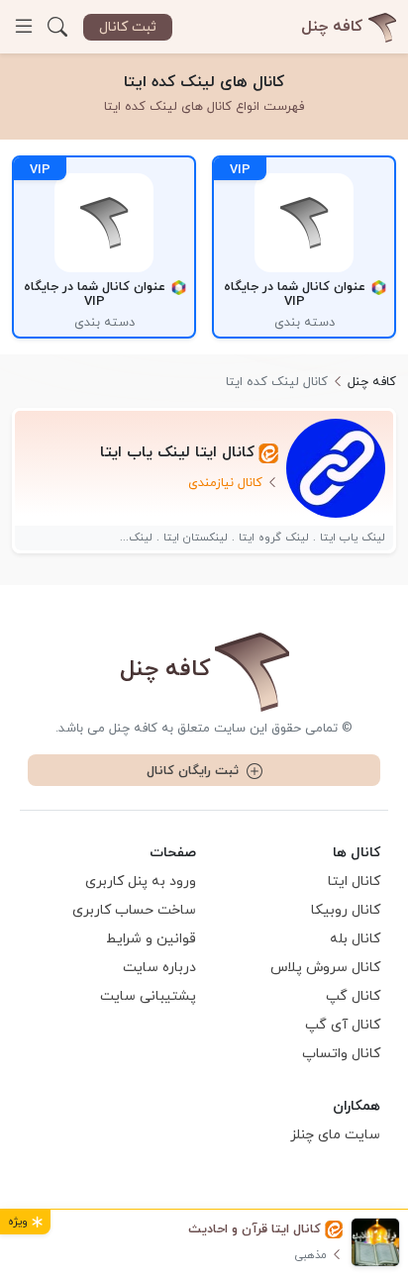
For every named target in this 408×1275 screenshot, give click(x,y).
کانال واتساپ (341, 1053)
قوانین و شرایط (151, 939)
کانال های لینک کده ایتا (204, 82)
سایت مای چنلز (335, 1135)
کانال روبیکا (345, 910)
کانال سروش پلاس (325, 967)
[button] (57, 26)
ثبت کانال (127, 27)
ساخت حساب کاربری (134, 910)
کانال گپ (353, 996)
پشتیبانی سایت (148, 996)
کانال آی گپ (342, 1025)
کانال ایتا (354, 881)
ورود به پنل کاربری (140, 881)
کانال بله (355, 939)
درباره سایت (159, 967)
